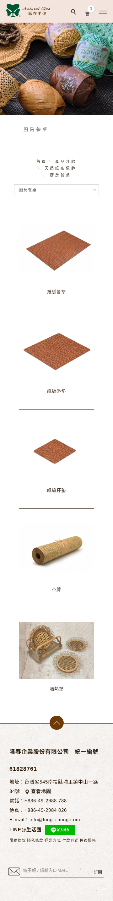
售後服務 (88, 841)
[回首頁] (28, 10)
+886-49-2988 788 (45, 800)
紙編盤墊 (56, 391)
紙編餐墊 (56, 292)
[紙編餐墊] (56, 248)
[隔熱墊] (56, 650)
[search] (74, 12)
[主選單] (103, 12)
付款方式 (70, 841)
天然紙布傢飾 (61, 168)
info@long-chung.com (55, 819)
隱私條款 (35, 841)
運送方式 (53, 841)
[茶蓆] (56, 547)
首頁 (41, 162)
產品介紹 (66, 162)
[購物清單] (87, 13)
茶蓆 (56, 589)
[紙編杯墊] (56, 448)
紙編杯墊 (56, 490)
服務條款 (17, 841)
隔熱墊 (57, 689)
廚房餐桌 (60, 175)
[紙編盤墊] (56, 349)
